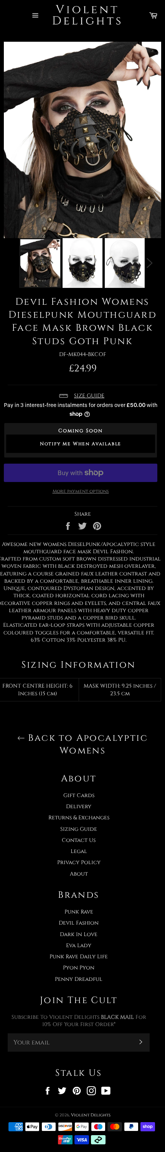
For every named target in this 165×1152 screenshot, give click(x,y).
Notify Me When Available (80, 444)
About (79, 873)
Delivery (78, 806)
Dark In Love (78, 934)
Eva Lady (78, 945)
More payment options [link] (81, 491)
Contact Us (79, 840)
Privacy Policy (79, 862)
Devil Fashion (79, 923)
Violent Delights (91, 1115)
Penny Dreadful (78, 979)
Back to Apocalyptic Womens (86, 744)
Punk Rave (78, 911)
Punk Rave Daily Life (79, 956)
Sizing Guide (78, 829)
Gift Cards (78, 795)
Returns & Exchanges (78, 817)
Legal (79, 851)
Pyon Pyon (78, 967)
